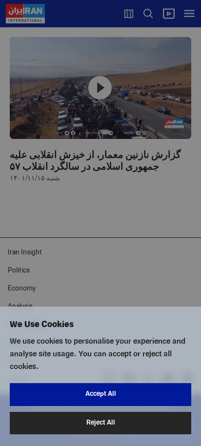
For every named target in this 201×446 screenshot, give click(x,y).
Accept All (100, 394)
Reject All (100, 423)
